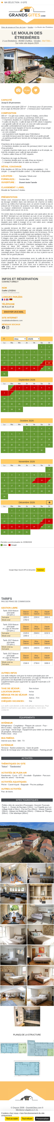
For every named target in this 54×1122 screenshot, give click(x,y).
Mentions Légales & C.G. (27, 1110)
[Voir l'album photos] (18, 94)
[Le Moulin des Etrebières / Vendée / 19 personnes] (13, 882)
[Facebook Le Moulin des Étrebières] (3, 328)
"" (4, 766)
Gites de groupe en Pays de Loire (13, 27)
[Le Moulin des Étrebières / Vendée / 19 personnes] (27, 82)
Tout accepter (12, 1119)
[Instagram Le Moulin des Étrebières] (7, 328)
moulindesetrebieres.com (12, 320)
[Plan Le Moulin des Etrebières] (13, 1057)
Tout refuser (27, 1119)
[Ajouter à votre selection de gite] (36, 94)
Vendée (30, 27)
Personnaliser (42, 1119)
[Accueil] (27, 11)
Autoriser (40, 570)
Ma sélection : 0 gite (15, 2)
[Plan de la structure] (27, 94)
